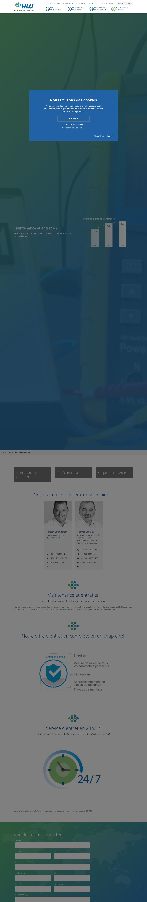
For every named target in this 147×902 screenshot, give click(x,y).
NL (107, 3)
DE (99, 3)
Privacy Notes (99, 136)
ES (110, 3)
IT (115, 3)
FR (104, 3)
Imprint (109, 136)
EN (102, 3)
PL (113, 3)
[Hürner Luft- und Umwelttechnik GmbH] (24, 6)
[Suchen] (131, 3)
